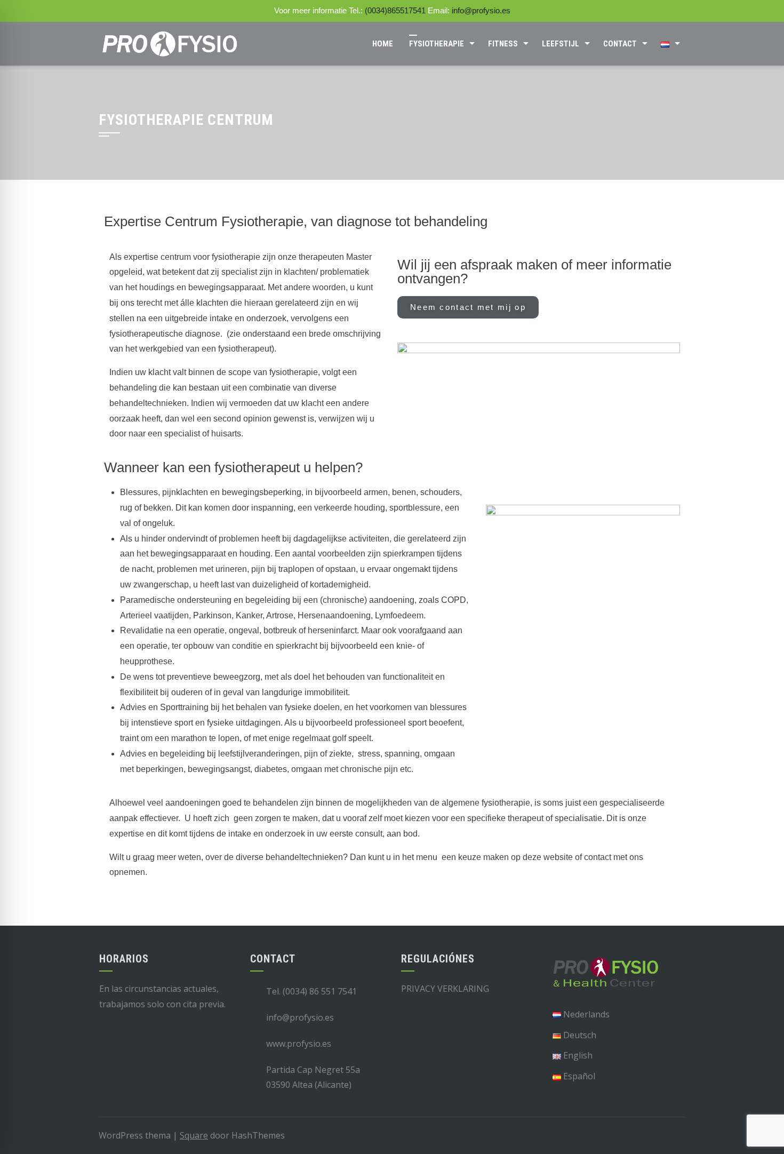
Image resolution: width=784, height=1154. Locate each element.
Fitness (503, 44)
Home (382, 44)
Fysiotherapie (436, 44)
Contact (620, 44)
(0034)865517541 (395, 10)
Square (194, 1135)
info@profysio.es (481, 10)
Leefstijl (560, 44)
